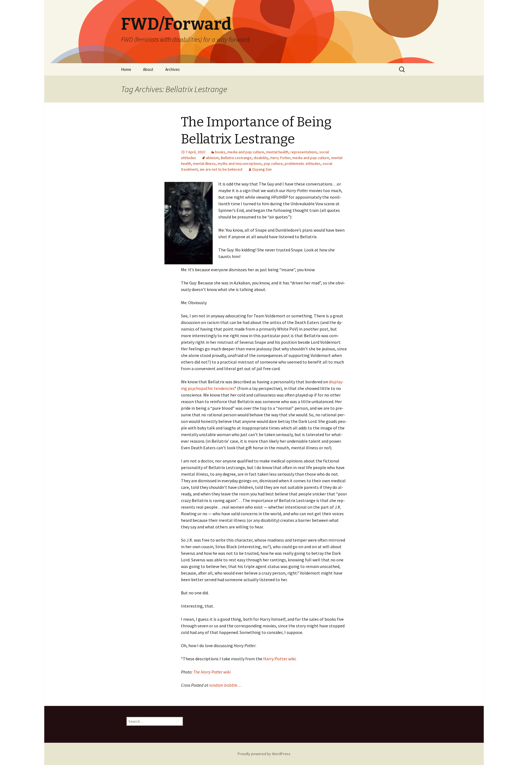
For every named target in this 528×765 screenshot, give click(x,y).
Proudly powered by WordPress (264, 753)
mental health (277, 151)
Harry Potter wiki (279, 658)
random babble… (225, 685)
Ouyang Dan (262, 169)
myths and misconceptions (240, 163)
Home (126, 69)
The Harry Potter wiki (212, 672)
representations (303, 151)
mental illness (204, 163)
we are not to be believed (221, 169)
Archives (172, 69)
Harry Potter (280, 157)
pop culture (273, 163)
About (148, 69)
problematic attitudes (303, 163)
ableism (212, 157)
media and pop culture (245, 151)
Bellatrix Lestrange (236, 157)
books (220, 151)
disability (261, 157)
